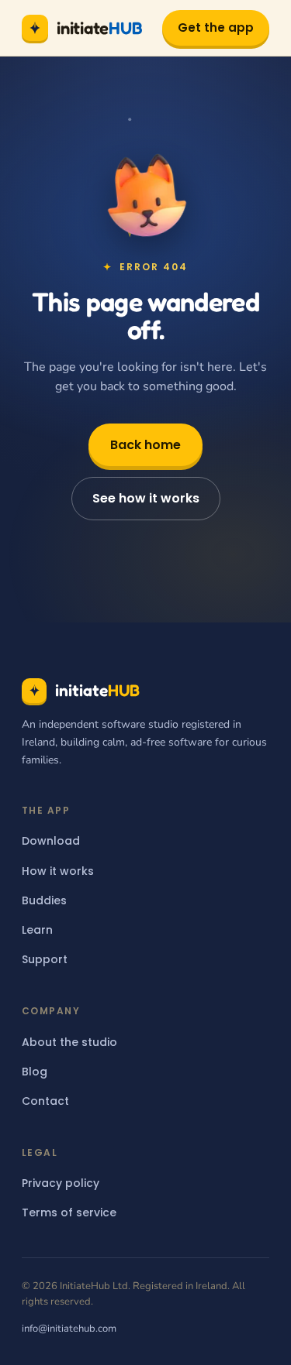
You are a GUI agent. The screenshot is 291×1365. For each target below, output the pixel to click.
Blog (34, 1071)
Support (45, 959)
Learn (37, 930)
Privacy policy (60, 1183)
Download (51, 841)
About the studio (69, 1042)
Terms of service (69, 1212)
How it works (58, 871)
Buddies (44, 900)
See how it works (145, 498)
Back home (145, 445)
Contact (45, 1101)
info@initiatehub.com (69, 1329)
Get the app (216, 27)
